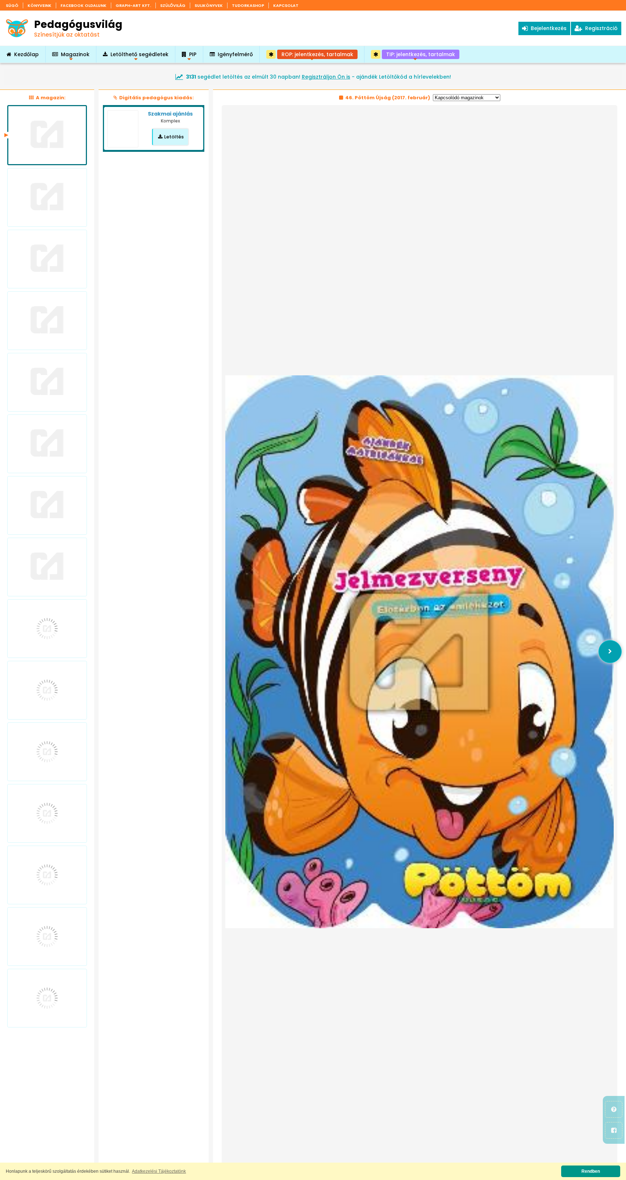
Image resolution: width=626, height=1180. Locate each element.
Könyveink (39, 5)
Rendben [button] (590, 1171)
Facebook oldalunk (83, 5)
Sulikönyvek (209, 5)
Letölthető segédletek (139, 57)
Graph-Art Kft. (133, 5)
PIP (192, 57)
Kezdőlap (26, 54)
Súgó (12, 5)
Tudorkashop (248, 5)
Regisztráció (600, 28)
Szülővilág (172, 5)
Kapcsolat (286, 5)
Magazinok (75, 57)
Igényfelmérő (235, 54)
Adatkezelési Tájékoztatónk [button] (159, 1171)
